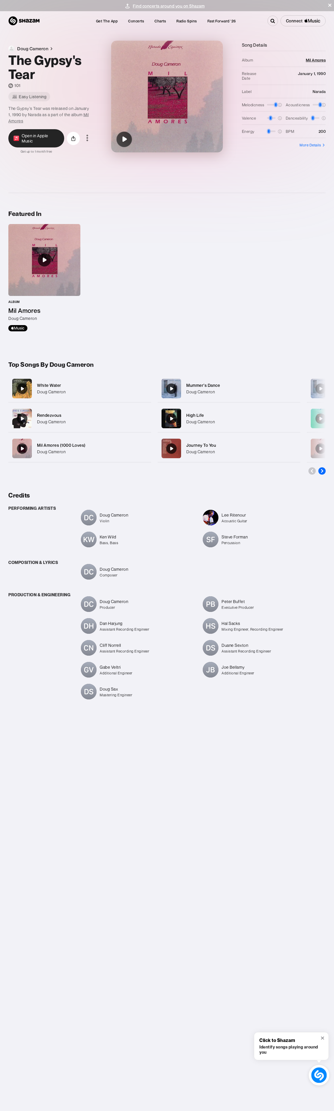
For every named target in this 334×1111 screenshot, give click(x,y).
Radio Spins (186, 21)
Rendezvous (49, 415)
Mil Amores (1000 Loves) (61, 445)
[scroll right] (322, 471)
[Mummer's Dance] (229, 388)
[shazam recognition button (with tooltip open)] (319, 1075)
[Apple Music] (17, 328)
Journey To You (201, 445)
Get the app (107, 21)
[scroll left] (312, 471)
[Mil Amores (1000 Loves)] (79, 448)
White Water (49, 385)
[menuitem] (107, 21)
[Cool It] (320, 418)
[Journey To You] (229, 448)
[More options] (87, 138)
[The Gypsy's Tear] (124, 139)
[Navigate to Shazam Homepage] (24, 20)
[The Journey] (320, 448)
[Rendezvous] (79, 418)
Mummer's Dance (203, 385)
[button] (329, 5)
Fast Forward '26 (221, 21)
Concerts (136, 21)
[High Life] (229, 418)
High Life (195, 415)
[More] (144, 388)
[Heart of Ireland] (320, 388)
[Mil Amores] (44, 277)
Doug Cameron (51, 391)
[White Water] (79, 388)
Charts (160, 21)
